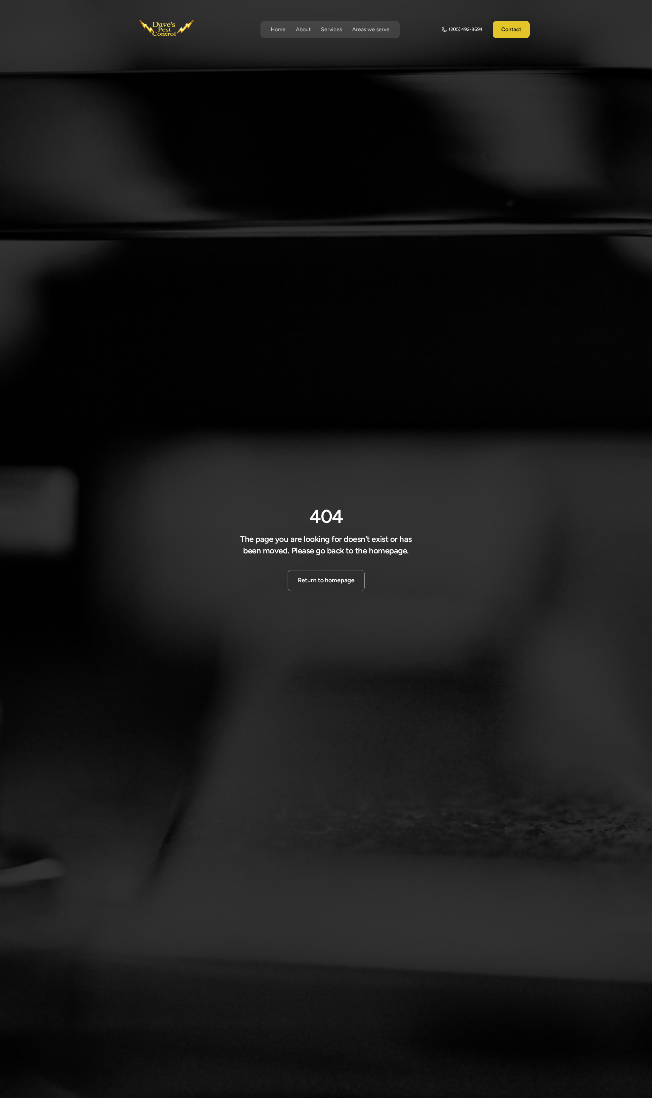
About (303, 29)
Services (331, 29)
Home (278, 29)
